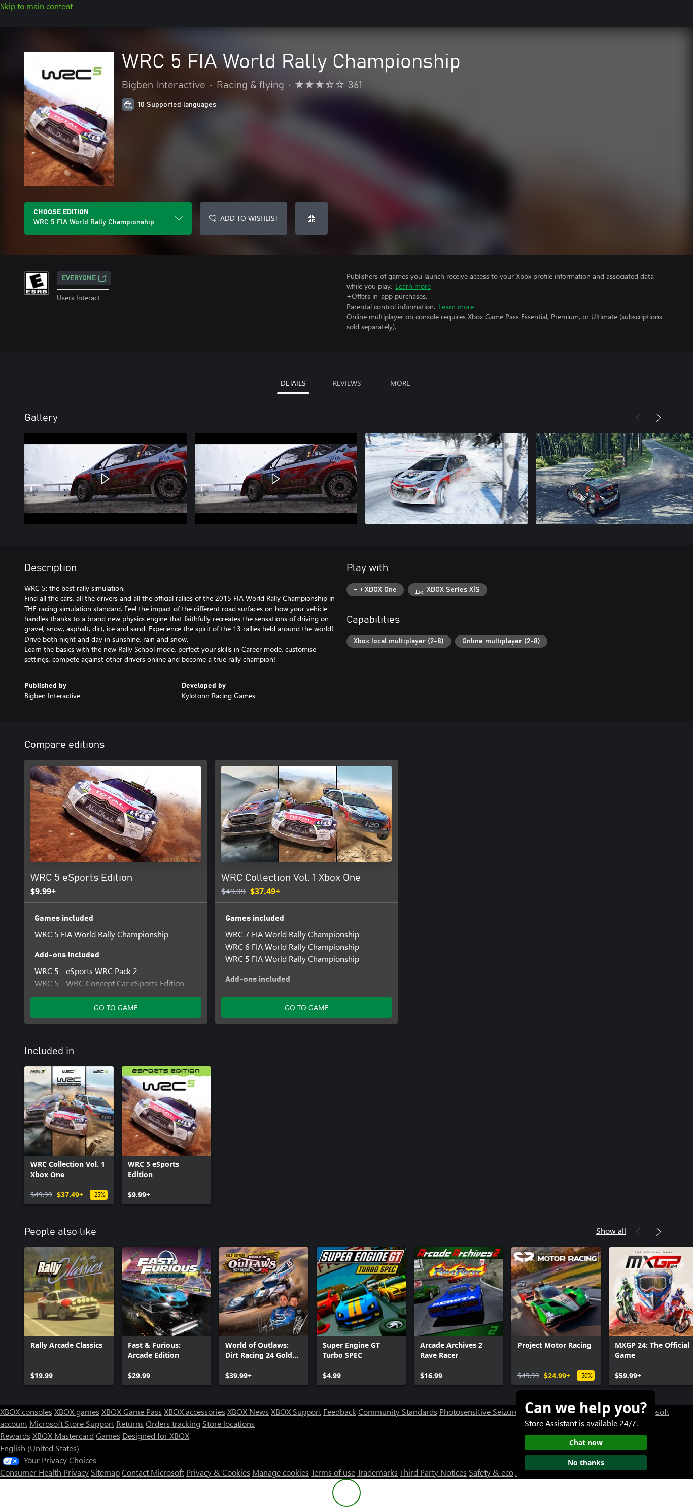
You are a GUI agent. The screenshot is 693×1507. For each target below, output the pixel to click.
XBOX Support (296, 1411)
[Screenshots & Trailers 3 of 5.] (446, 478)
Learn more (413, 286)
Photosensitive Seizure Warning (495, 1411)
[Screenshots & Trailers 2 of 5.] (276, 478)
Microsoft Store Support (71, 1423)
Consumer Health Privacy (44, 1472)
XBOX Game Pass (131, 1411)
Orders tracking (173, 1423)
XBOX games (76, 1411)
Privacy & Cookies (218, 1472)
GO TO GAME (115, 1007)
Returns (130, 1423)
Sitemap (105, 1472)
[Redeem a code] (311, 218)
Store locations (228, 1423)
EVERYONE (79, 278)
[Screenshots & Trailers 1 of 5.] (105, 478)
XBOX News (248, 1411)
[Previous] (638, 418)
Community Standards (397, 1411)
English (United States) (39, 1448)
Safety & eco (491, 1472)
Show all (611, 1230)
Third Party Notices (433, 1472)
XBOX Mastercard (63, 1435)
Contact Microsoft (153, 1472)
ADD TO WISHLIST (249, 218)
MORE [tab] (400, 383)
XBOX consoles (26, 1411)
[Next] (658, 418)
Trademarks (377, 1472)
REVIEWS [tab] (347, 383)
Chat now (586, 1442)
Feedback (339, 1411)
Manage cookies (280, 1472)
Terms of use (333, 1472)
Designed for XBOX (155, 1435)
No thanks (586, 1462)
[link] (69, 1135)
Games (108, 1435)
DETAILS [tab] (293, 383)
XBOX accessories (194, 1411)
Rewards (15, 1435)
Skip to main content (36, 6)
